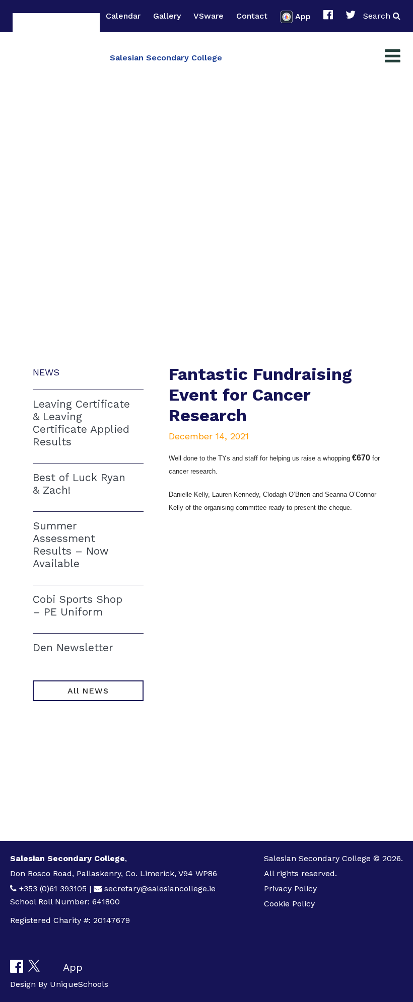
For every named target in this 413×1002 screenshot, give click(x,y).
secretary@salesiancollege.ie (160, 888)
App (303, 16)
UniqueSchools (79, 984)
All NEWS (87, 691)
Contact (251, 16)
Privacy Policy (290, 888)
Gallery (167, 16)
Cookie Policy (289, 903)
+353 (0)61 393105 (53, 888)
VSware (208, 16)
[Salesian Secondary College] (56, 56)
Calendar (123, 16)
